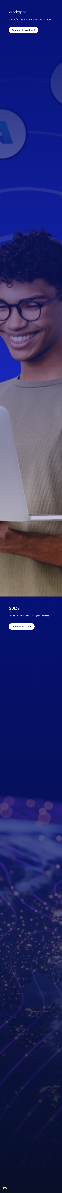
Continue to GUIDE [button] (22, 626)
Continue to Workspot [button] (23, 30)
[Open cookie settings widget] (4, 1188)
